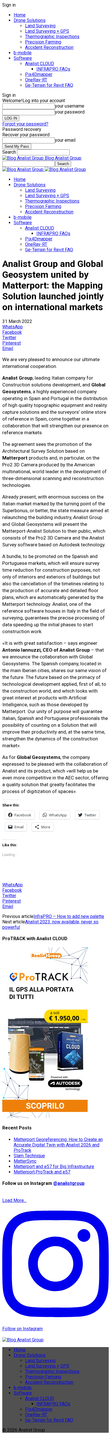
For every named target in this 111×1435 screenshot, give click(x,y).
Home (20, 15)
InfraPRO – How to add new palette (69, 916)
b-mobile (23, 52)
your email (65, 140)
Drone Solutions (30, 20)
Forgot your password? (25, 124)
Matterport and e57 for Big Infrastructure (54, 1166)
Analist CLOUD (39, 63)
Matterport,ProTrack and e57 (42, 1172)
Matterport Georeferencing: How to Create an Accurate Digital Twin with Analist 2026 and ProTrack (58, 1145)
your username (69, 106)
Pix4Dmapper (38, 74)
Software (23, 58)
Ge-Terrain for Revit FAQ (49, 85)
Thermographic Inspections (52, 36)
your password (70, 112)
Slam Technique (29, 1155)
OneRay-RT (36, 80)
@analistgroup (69, 1183)
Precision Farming (43, 42)
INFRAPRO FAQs (53, 69)
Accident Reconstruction (49, 47)
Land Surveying (40, 25)
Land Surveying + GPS (47, 31)
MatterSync (25, 1161)
